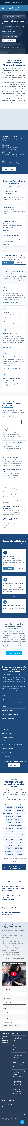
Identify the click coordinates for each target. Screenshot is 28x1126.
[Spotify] (13, 1100)
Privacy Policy (5, 1119)
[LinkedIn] (6, 1100)
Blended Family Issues (8, 710)
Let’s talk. (13, 765)
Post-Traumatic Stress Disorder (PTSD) (12, 745)
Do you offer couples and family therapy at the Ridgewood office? (14, 897)
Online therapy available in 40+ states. (11, 33)
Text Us (22, 40)
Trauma (4, 706)
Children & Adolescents (8, 718)
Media (3, 1048)
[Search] (25, 2)
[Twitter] (4, 1100)
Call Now (8, 262)
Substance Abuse (6, 752)
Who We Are (4, 1036)
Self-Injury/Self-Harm (7, 748)
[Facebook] (2, 1100)
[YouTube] (10, 1100)
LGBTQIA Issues (6, 733)
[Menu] (3, 8)
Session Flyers (8, 2)
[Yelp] (2, 1107)
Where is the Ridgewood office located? (14, 913)
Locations (4, 1044)
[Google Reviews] (4, 1107)
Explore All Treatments (11, 422)
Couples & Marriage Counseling (10, 714)
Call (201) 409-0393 (9, 40)
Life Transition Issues (7, 737)
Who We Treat (5, 1040)
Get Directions (9, 169)
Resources (4, 1046)
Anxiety (4, 695)
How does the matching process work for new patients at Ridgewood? (14, 888)
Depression (5, 699)
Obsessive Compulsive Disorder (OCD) (12, 702)
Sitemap (9, 1119)
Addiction (4, 722)
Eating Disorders (6, 729)
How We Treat (5, 1038)
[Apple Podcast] (12, 1100)
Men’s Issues (5, 741)
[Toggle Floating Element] (22, 1122)
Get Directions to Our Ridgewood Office (14, 867)
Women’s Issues (6, 756)
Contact (3, 1053)
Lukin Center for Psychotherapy (11, 1118)
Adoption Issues (6, 725)
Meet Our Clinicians (14, 653)
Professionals (5, 1050)
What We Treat (5, 1042)
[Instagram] (8, 1100)
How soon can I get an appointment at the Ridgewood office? (14, 906)
